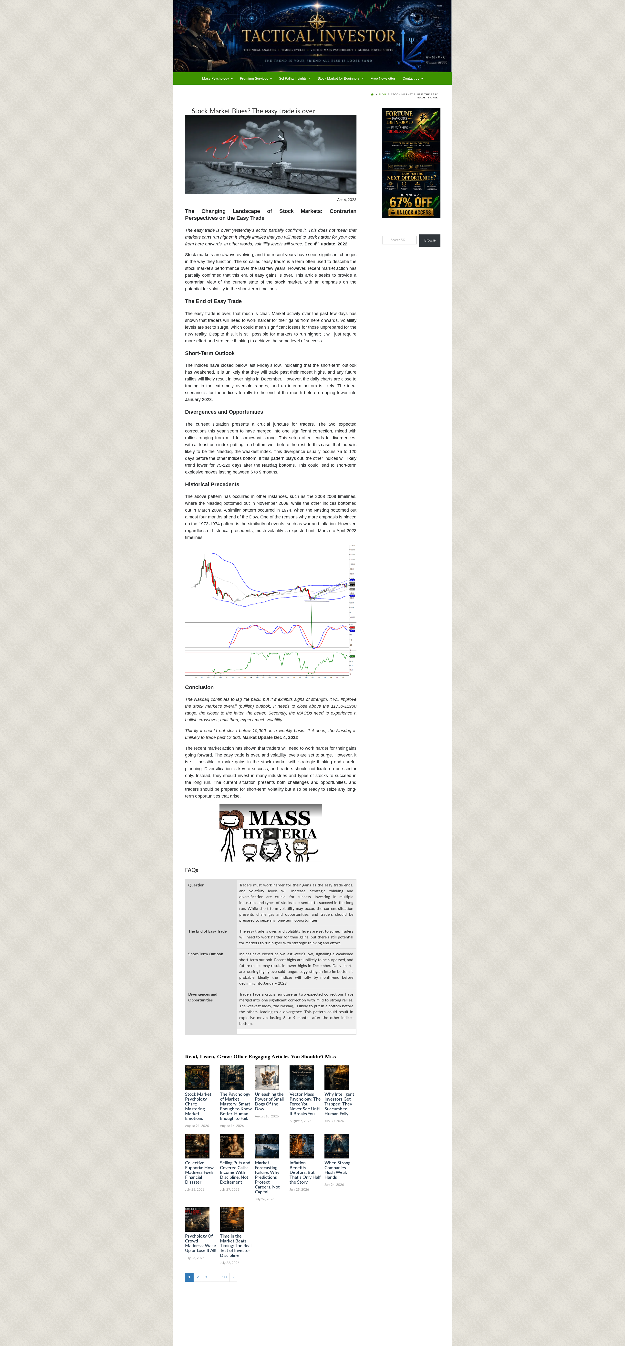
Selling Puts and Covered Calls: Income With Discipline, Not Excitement (235, 1173)
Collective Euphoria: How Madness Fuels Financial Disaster (199, 1173)
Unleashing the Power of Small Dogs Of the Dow (269, 1101)
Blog (382, 94)
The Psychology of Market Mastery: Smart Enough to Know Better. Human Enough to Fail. (236, 1106)
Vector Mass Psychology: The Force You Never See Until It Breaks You (305, 1104)
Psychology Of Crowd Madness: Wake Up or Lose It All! (200, 1243)
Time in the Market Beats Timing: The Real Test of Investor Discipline (235, 1246)
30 (224, 1277)
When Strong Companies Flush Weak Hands (337, 1170)
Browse (430, 240)
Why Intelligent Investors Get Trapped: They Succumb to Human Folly (339, 1104)
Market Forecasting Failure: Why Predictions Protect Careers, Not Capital (267, 1177)
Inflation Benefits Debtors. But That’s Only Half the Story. (305, 1173)
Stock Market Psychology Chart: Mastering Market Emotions (198, 1106)
